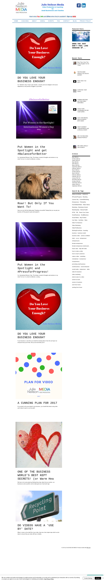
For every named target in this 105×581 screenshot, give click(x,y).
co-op (77, 238)
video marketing (76, 274)
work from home (76, 284)
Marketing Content (83, 207)
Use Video (74, 220)
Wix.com (88, 547)
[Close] (103, 578)
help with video (83, 248)
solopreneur (83, 269)
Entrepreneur (75, 202)
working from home (77, 287)
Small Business (76, 215)
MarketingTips (75, 209)
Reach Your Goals (84, 212)
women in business (77, 282)
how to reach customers (78, 253)
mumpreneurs (75, 261)
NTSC (73, 212)
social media (75, 269)
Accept (98, 578)
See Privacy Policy (49, 579)
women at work (76, 279)
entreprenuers (75, 240)
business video (76, 235)
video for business (77, 271)
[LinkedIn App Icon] (84, 5)
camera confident (85, 235)
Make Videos (86, 204)
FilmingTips (83, 202)
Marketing (74, 207)
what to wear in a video (78, 277)
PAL (77, 212)
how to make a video (77, 251)
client (73, 238)
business (74, 233)
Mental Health (84, 209)
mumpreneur (82, 259)
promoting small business (78, 264)
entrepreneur (83, 238)
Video (85, 220)
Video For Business (77, 222)
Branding (85, 197)
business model (82, 233)
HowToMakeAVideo (77, 204)
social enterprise (85, 266)
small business (76, 266)
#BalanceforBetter (76, 194)
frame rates (75, 248)
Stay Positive (83, 217)
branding (85, 230)
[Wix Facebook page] (79, 5)
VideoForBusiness (77, 228)
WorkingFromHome (77, 230)
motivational (75, 259)
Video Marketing (76, 225)
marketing (82, 256)
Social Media (75, 217)
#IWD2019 (85, 194)
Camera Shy (75, 199)
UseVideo (80, 220)
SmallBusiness (85, 215)
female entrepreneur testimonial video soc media (81, 246)
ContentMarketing (84, 199)
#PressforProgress (77, 197)
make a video (75, 256)
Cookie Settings (88, 578)
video (88, 269)
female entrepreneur (77, 243)
